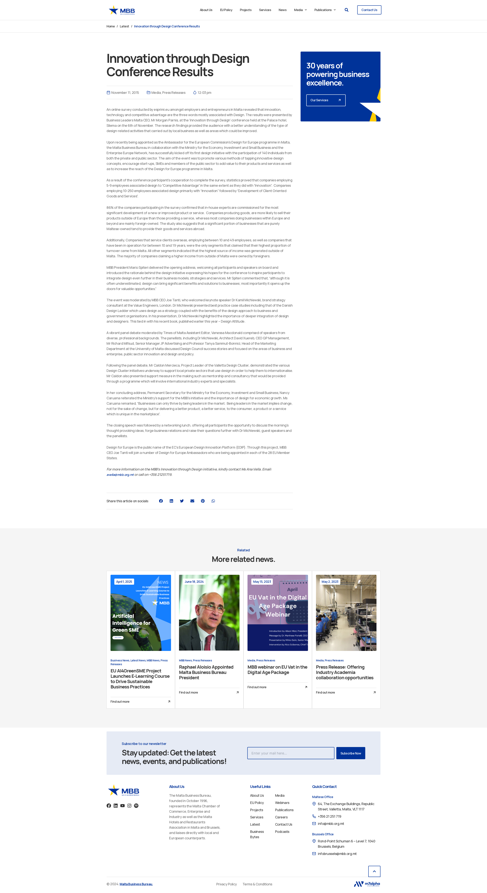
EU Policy (226, 10)
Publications (323, 10)
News (282, 10)
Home (111, 26)
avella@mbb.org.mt (120, 475)
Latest (124, 26)
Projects (245, 10)
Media (298, 10)
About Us (206, 10)
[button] (346, 10)
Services (265, 10)
